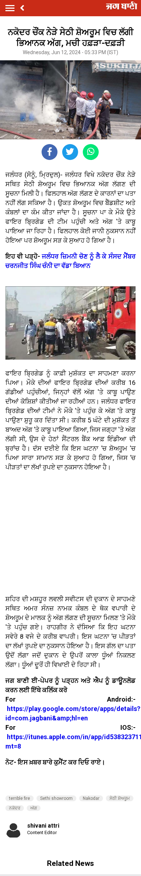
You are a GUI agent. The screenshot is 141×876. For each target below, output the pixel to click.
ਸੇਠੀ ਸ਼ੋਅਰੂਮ (120, 798)
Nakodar (91, 798)
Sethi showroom (56, 798)
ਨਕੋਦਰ (14, 808)
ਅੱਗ (33, 808)
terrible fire (19, 798)
